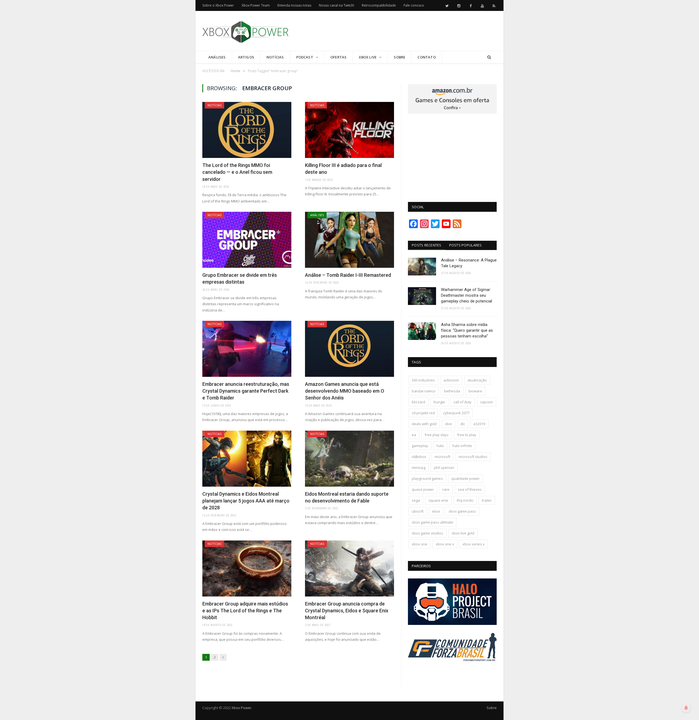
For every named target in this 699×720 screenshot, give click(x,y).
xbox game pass (462, 511)
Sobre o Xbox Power (218, 5)
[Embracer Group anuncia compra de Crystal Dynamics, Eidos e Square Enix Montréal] (349, 568)
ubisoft (417, 511)
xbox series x (474, 544)
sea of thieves (470, 489)
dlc (462, 423)
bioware (475, 391)
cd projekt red (423, 412)
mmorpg (418, 467)
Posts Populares (465, 245)
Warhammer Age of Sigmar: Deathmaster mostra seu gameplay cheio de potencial (466, 295)
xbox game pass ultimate (432, 522)
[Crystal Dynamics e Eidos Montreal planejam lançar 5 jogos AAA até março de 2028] (246, 459)
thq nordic (465, 500)
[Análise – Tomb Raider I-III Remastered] (349, 240)
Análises (217, 57)
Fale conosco (414, 5)
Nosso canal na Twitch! (336, 5)
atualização (477, 380)
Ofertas (338, 57)
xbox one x (445, 544)
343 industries (423, 380)
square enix (438, 500)
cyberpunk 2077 (456, 412)
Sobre (399, 57)
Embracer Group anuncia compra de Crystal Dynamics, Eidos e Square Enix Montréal (346, 610)
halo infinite (462, 445)
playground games (427, 478)
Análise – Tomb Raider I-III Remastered (348, 275)
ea (414, 434)
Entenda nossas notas (294, 5)
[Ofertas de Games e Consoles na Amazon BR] (452, 112)
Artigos (246, 57)
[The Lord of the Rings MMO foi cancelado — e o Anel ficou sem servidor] (246, 130)
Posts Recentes (427, 245)
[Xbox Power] (245, 31)
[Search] (489, 57)
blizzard (418, 401)
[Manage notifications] (686, 708)
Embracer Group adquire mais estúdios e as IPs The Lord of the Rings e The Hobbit (245, 610)
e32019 (479, 423)
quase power (423, 489)
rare (445, 489)
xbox (436, 511)
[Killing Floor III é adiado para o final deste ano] (349, 130)
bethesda (452, 391)
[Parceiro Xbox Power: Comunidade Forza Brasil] (452, 671)
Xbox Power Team (256, 5)
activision (451, 380)
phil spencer (444, 467)
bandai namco (424, 391)
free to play (466, 434)
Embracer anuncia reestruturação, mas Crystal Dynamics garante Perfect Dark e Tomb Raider (245, 391)
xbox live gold (463, 533)
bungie (439, 401)
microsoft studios (473, 456)
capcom (486, 401)
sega (416, 500)
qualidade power (465, 478)
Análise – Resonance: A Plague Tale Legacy (469, 263)
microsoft (442, 456)
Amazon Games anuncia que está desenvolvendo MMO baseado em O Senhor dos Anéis (344, 391)
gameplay (420, 445)
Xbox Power (241, 707)
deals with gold (424, 423)
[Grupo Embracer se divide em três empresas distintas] (246, 240)
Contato (426, 57)
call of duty (463, 401)
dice (448, 423)
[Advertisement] (397, 31)
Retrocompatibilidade (379, 5)
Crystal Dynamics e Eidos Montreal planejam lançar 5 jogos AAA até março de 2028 (245, 500)
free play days (437, 434)
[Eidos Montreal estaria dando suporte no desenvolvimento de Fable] (349, 459)
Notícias (275, 57)
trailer (487, 500)
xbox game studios (427, 533)
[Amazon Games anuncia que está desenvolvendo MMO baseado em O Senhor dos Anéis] (349, 349)
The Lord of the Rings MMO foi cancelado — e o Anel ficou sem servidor (237, 172)
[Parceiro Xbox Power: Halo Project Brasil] (452, 623)
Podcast (304, 57)
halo (440, 445)
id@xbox (419, 456)
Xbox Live (368, 57)
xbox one (419, 544)
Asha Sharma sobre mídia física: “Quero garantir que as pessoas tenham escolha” (467, 330)
